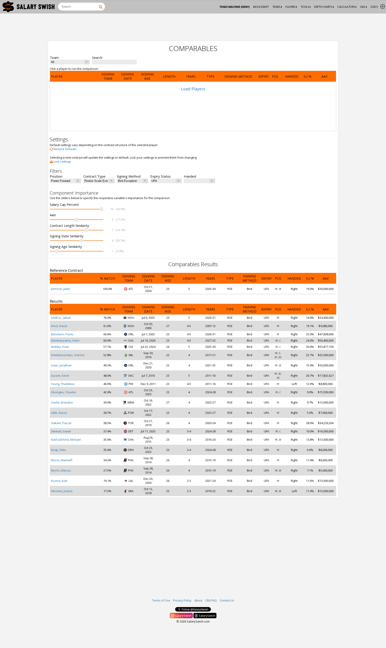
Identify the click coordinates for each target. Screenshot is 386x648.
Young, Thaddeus (63, 384)
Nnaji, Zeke (58, 450)
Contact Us (227, 600)
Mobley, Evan (60, 347)
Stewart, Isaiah (61, 431)
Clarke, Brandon (62, 402)
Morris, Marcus (61, 470)
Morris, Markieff (61, 460)
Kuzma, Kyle (59, 481)
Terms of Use (161, 600)
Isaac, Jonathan (61, 365)
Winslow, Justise (62, 491)
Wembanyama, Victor (65, 340)
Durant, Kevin (60, 376)
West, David (59, 326)
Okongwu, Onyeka (63, 392)
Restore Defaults (65, 149)
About (198, 600)
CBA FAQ (211, 600)
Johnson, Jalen (60, 289)
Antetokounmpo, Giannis (68, 355)
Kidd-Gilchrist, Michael (66, 440)
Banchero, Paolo (62, 334)
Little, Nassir (59, 413)
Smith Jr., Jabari (61, 318)
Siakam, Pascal (61, 423)
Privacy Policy (182, 600)
